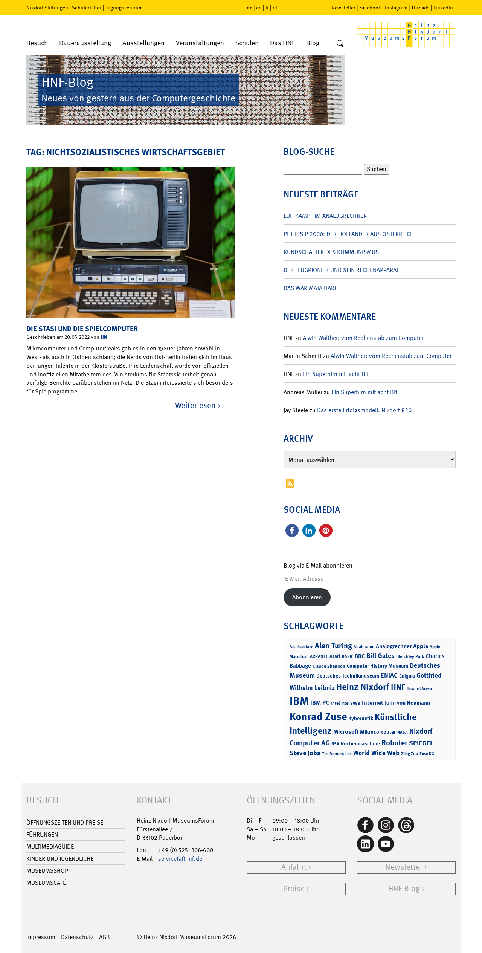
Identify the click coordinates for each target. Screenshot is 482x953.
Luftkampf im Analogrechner (325, 216)
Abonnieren (307, 597)
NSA (335, 744)
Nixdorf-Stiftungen (47, 7)
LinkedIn (443, 7)
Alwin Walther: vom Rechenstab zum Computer (363, 338)
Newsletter (343, 7)
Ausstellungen (143, 43)
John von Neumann (407, 703)
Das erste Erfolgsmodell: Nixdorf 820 (364, 410)
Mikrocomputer (378, 731)
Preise (294, 889)
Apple (420, 646)
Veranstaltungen (200, 43)
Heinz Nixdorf (362, 687)
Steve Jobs (305, 752)
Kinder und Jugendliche (59, 859)
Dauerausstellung (85, 43)
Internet (372, 703)
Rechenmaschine (360, 743)
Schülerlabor (87, 7)
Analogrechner (394, 646)
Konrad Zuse (318, 717)
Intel (335, 703)
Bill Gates (380, 655)
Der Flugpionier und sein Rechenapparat (341, 270)
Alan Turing (333, 645)
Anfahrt (294, 867)
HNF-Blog (404, 889)
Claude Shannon (329, 666)
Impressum (40, 937)
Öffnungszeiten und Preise (64, 822)
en (259, 7)
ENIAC (389, 675)
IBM (299, 701)
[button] (292, 530)
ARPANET (319, 656)
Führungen (42, 834)
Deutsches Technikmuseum (347, 675)
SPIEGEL (421, 743)
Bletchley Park (410, 656)
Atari (334, 656)
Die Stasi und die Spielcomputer (82, 328)
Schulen (247, 43)
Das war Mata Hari (310, 288)
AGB (104, 937)
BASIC (347, 656)
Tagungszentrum (124, 7)
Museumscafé (46, 883)
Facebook (370, 7)
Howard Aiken (419, 688)
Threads (420, 7)
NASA (402, 732)
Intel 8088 (350, 703)
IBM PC (319, 703)
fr (267, 7)
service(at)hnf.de (180, 859)
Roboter (394, 743)
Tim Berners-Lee (337, 754)
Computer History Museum (377, 665)
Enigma (407, 676)
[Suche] (340, 44)
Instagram (396, 7)
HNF (105, 336)
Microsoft (345, 732)
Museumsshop (47, 871)
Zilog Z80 (409, 754)
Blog (312, 43)
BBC (360, 656)
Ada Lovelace (301, 647)
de (249, 7)
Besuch (37, 43)
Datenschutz (77, 937)
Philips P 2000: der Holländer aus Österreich (349, 234)
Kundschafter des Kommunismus (331, 252)
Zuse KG (426, 754)
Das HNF (282, 43)
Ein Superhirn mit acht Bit (336, 374)
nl (275, 7)
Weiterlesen (195, 406)
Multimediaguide (50, 847)
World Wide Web (376, 753)
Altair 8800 (364, 647)
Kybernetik (360, 718)
